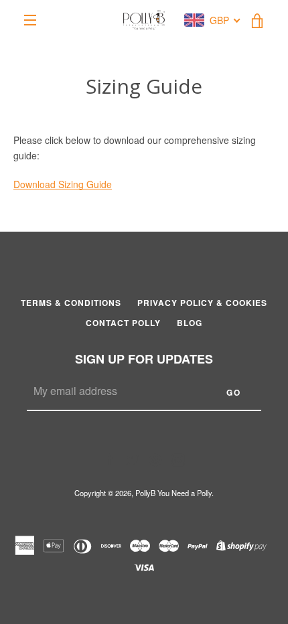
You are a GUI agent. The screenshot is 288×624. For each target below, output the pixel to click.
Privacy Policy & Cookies (202, 303)
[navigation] (30, 20)
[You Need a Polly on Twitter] (132, 458)
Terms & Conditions (71, 303)
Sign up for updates (144, 359)
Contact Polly (123, 323)
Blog (189, 323)
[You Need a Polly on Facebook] (110, 458)
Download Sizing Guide (62, 184)
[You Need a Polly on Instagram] (178, 458)
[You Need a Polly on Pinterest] (155, 458)
